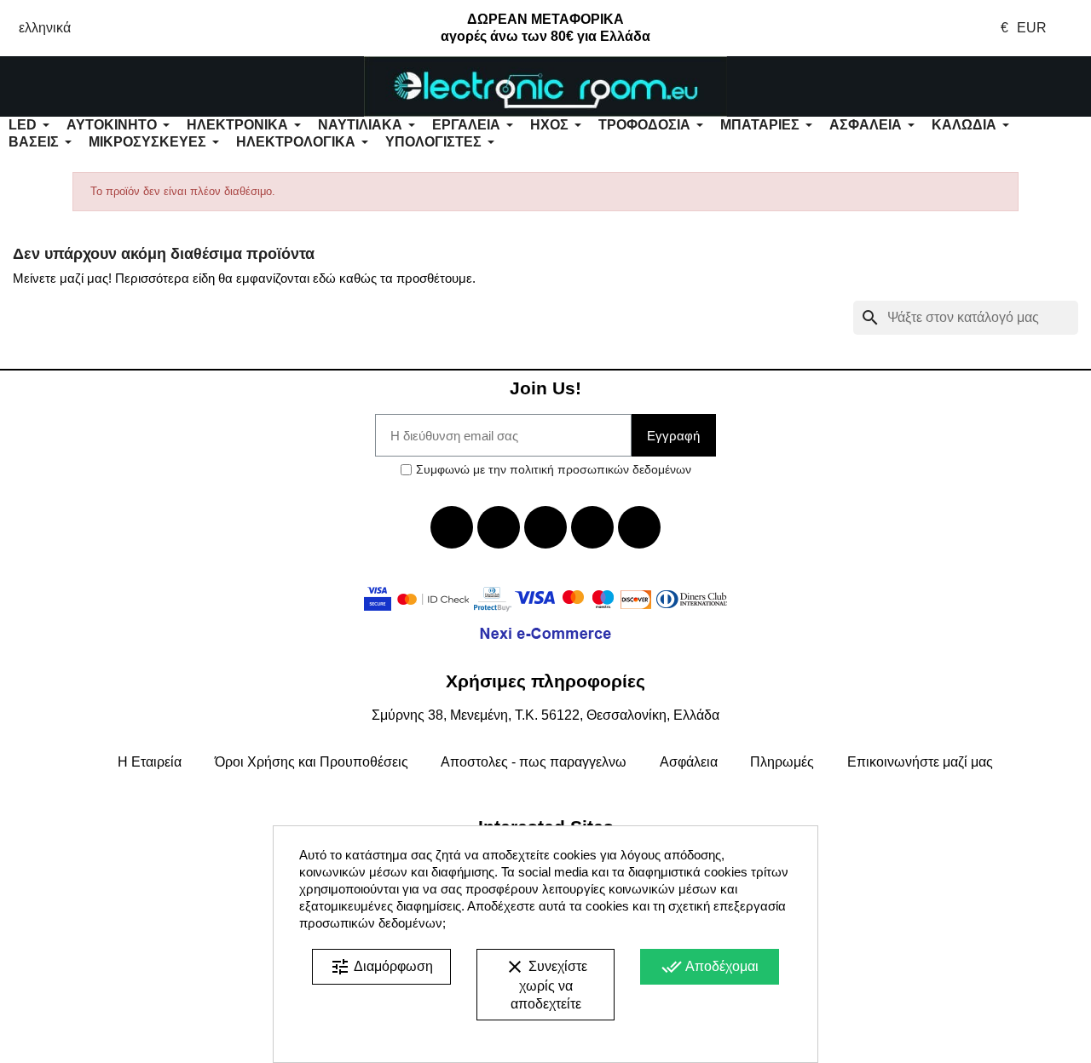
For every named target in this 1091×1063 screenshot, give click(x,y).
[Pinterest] (639, 527)
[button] (91, 87)
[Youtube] (545, 527)
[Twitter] (498, 527)
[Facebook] (451, 527)
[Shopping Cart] (1000, 86)
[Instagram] (592, 527)
